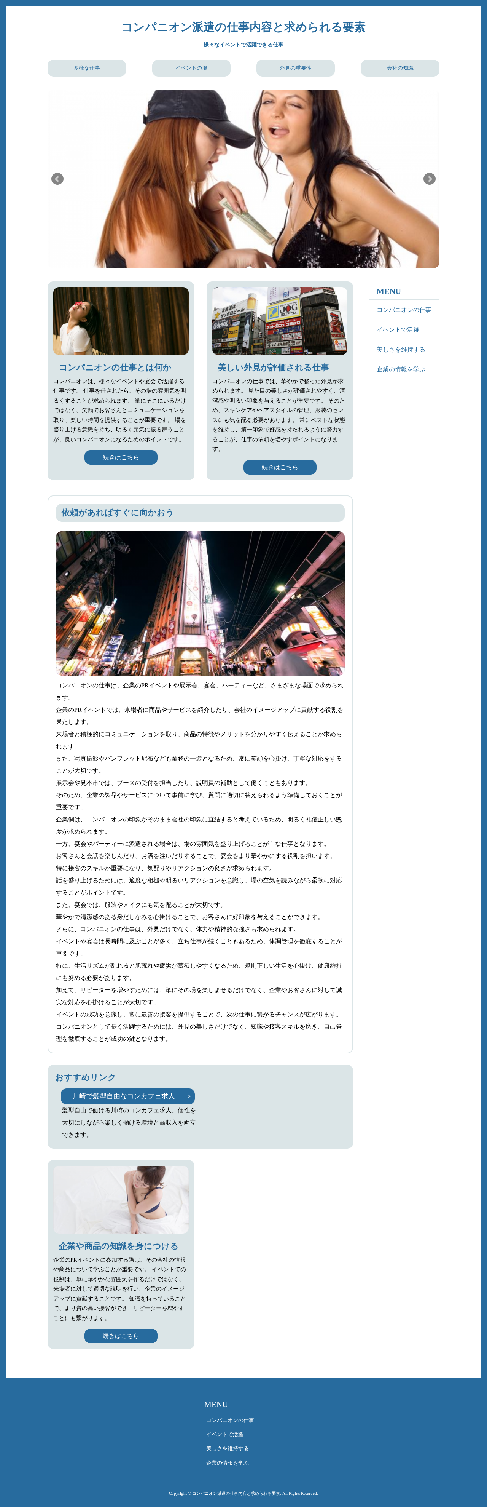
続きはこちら (121, 457)
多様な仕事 (86, 68)
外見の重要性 (296, 68)
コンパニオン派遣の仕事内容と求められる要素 (243, 27)
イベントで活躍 (398, 329)
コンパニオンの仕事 (404, 310)
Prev (57, 179)
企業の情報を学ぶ (401, 369)
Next (429, 179)
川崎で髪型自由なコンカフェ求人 (123, 1096)
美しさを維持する (401, 349)
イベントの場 (191, 68)
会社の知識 (400, 68)
